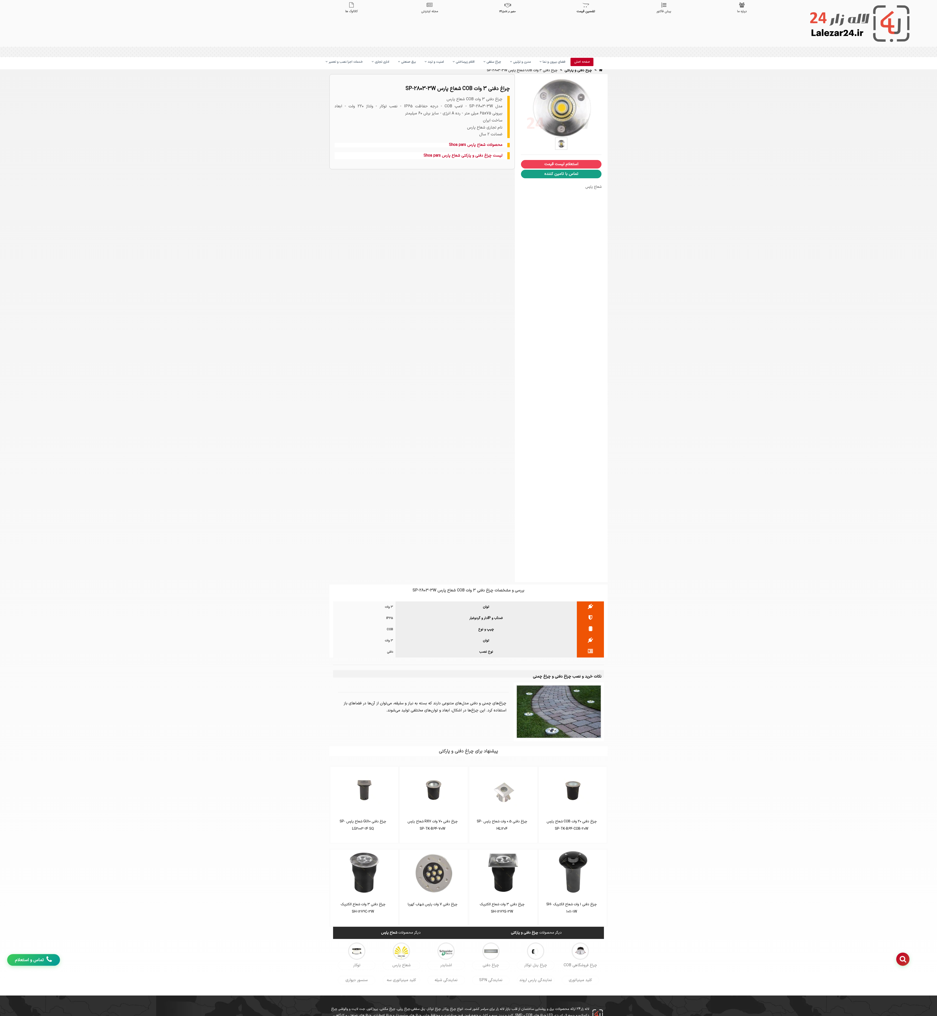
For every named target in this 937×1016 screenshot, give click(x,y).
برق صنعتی (408, 62)
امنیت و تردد (435, 62)
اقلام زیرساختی (465, 62)
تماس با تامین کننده (561, 174)
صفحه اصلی (582, 62)
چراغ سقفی (493, 62)
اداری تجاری (381, 62)
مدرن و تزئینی (521, 62)
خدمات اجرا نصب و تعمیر (345, 62)
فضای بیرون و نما (553, 62)
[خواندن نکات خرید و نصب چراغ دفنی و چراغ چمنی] (558, 711)
